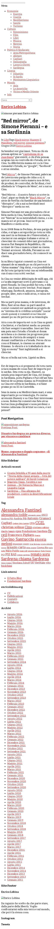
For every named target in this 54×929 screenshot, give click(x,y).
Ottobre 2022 (15, 712)
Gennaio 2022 (15, 739)
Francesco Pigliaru (21, 535)
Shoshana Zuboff (21, 562)
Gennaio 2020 (15, 811)
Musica (17, 41)
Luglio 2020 (14, 793)
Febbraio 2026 (15, 629)
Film (15, 35)
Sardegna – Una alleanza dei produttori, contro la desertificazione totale (29, 493)
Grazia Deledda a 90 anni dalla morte (28, 473)
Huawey (34, 139)
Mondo (11, 82)
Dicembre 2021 (16, 742)
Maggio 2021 (14, 763)
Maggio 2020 (15, 799)
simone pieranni (35, 142)
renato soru (40, 554)
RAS (13, 554)
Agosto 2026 (14, 614)
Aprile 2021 (14, 766)
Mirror (11, 174)
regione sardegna (23, 555)
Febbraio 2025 (15, 656)
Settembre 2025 (16, 641)
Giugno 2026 (14, 620)
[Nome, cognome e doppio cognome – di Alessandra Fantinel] (13, 442)
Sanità (16, 23)
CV (8, 593)
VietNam (39, 562)
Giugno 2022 (14, 724)
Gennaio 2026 (15, 632)
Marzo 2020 (14, 805)
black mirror (22, 139)
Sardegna (18, 67)
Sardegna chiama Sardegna (25, 558)
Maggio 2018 (14, 832)
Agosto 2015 (14, 861)
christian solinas (12, 527)
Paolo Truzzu (46, 551)
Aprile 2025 (14, 650)
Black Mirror (37, 197)
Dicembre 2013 (16, 873)
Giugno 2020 (14, 796)
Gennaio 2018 (15, 835)
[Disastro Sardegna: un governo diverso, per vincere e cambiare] (15, 424)
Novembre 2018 (16, 823)
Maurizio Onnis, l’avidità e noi (24, 481)
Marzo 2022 (14, 733)
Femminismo (20, 32)
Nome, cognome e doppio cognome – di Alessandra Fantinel (25, 453)
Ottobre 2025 (15, 638)
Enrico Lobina (13, 107)
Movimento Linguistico (26, 79)
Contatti (12, 599)
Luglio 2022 (14, 721)
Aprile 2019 (14, 814)
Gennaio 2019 (15, 820)
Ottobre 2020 (15, 784)
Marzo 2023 (14, 700)
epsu (18, 531)
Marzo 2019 (14, 817)
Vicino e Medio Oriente (26, 91)
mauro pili (23, 551)
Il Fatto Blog (14, 578)
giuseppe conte (21, 544)
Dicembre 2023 (16, 688)
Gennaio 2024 (15, 685)
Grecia (3, 548)
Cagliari (17, 58)
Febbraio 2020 (15, 808)
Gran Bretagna (35, 544)
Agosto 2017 (14, 841)
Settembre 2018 (16, 829)
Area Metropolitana (24, 52)
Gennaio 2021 (15, 775)
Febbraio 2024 (15, 682)
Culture (11, 29)
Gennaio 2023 (15, 706)
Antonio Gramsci (39, 518)
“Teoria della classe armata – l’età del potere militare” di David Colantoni (29, 477)
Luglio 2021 (14, 757)
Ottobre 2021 (15, 748)
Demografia (20, 61)
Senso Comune (6, 563)
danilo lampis (8, 531)
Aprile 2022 (14, 730)
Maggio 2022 (15, 727)
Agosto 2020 (14, 790)
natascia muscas (34, 551)
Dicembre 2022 (16, 709)
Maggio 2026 (15, 623)
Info (9, 94)
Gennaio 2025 (15, 659)
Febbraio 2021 (15, 772)
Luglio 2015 (14, 864)
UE (32, 562)
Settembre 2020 (16, 787)
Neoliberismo (21, 20)
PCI (3, 554)
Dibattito (18, 73)
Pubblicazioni (15, 596)
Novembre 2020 (16, 781)
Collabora (12, 602)
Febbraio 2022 (15, 736)
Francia (37, 535)
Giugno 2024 (14, 670)
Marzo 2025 (14, 653)
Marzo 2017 (14, 846)
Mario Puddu (12, 550)
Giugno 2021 (14, 760)
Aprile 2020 (14, 802)
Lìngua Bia (42, 547)
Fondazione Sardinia (35, 531)
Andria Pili (20, 518)
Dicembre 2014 (16, 867)
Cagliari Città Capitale (21, 523)
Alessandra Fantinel (21, 510)
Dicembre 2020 (16, 778)
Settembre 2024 (16, 662)
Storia (16, 46)
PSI (7, 554)
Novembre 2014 (16, 870)
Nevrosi (17, 44)
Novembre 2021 (16, 745)
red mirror (19, 142)
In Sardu (18, 76)
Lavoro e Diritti (21, 64)
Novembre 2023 (16, 691)
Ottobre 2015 (15, 858)
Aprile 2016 (14, 852)
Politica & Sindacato (18, 49)
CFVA (32, 523)
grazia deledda (47, 544)
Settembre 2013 (16, 876)
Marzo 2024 (14, 679)
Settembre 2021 (16, 751)
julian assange (31, 548)
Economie (12, 11)
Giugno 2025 (14, 644)
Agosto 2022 (14, 718)
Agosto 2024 (14, 664)
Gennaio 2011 (15, 879)
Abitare (17, 55)
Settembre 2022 (16, 715)
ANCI (44, 514)
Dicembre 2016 (16, 849)
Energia (17, 14)
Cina (28, 527)
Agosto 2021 (14, 754)
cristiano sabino (40, 527)
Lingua (11, 70)
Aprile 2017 (14, 843)
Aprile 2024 (14, 676)
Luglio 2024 (14, 667)
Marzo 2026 (14, 626)
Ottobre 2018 (15, 826)
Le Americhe (20, 88)
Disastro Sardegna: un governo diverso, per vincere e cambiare (26, 435)
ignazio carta (16, 547)
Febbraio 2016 (15, 855)
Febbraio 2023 (15, 703)
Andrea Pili (7, 518)
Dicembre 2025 (16, 635)
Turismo (18, 26)
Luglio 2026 (14, 617)
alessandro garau (34, 515)
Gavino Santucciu (17, 539)
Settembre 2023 (16, 697)
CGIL (40, 522)
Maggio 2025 (14, 647)
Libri (16, 38)
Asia (15, 85)
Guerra (17, 17)
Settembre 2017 (16, 838)
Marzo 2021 (14, 769)
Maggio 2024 (15, 673)
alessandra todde (14, 515)
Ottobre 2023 (15, 694)
